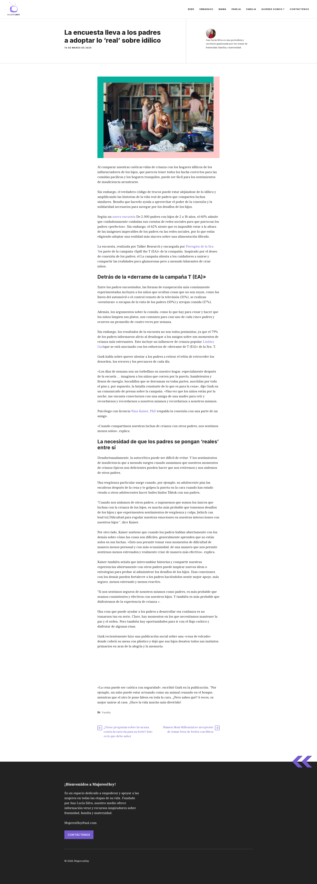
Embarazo (206, 9)
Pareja (236, 9)
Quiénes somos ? (272, 9)
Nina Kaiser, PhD (143, 411)
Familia (251, 9)
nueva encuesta (123, 217)
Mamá (222, 9)
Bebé (191, 9)
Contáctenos (299, 9)
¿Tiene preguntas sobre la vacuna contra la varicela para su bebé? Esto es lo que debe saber (128, 731)
